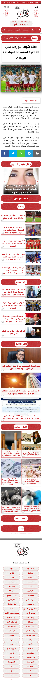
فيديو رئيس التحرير (11, 613)
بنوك (11, 644)
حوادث (11, 582)
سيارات (30, 639)
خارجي (11, 577)
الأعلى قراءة (21, 427)
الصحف (11, 608)
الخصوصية (11, 662)
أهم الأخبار (21, 344)
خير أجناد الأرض (11, 622)
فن (30, 586)
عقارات (11, 635)
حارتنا (12, 639)
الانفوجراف (11, 626)
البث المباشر (11, 617)
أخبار (33, 30)
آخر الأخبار (21, 282)
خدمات (30, 622)
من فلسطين (30, 657)
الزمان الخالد (30, 617)
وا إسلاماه (30, 604)
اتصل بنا (30, 666)
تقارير (17, 30)
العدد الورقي (21, 198)
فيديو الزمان (30, 613)
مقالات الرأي (11, 604)
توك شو (12, 630)
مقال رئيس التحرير (21, 164)
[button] (37, 181)
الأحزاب (30, 644)
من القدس (30, 653)
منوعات (11, 590)
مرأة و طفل (30, 635)
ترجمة (11, 653)
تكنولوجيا (30, 590)
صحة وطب (11, 586)
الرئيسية (30, 568)
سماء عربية (30, 626)
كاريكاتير (11, 599)
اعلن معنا (30, 662)
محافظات (30, 595)
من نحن (11, 657)
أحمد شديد (29, 100)
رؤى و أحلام (30, 630)
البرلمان (30, 648)
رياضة (10, 30)
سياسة (26, 30)
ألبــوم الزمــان (11, 648)
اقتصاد (30, 582)
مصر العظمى (30, 599)
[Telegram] (29, 153)
